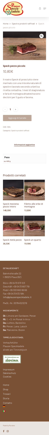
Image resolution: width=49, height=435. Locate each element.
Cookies (7, 376)
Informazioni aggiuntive (24, 144)
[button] (44, 8)
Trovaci (7, 393)
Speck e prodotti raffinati (23, 23)
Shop (5, 389)
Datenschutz (9, 373)
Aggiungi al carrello (17, 118)
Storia (6, 398)
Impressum (9, 369)
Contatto (7, 402)
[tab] (24, 144)
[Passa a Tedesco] (24, 408)
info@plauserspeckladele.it (17, 297)
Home (5, 23)
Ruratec (12, 425)
